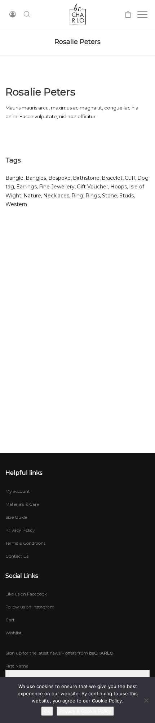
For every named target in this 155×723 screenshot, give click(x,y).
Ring (77, 195)
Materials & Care (22, 504)
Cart (10, 619)
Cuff (130, 178)
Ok (47, 711)
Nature (32, 195)
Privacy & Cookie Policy (85, 711)
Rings (92, 195)
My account (17, 491)
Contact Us (16, 556)
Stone (109, 195)
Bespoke (59, 178)
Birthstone (86, 178)
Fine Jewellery (57, 186)
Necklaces (56, 195)
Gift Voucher (92, 186)
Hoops (118, 186)
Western (16, 204)
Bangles (36, 178)
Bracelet (112, 178)
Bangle (14, 178)
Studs (126, 195)
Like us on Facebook (26, 594)
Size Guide (16, 517)
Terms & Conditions (25, 543)
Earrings (26, 186)
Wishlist (13, 632)
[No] (146, 700)
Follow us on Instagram (29, 607)
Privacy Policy (20, 530)
